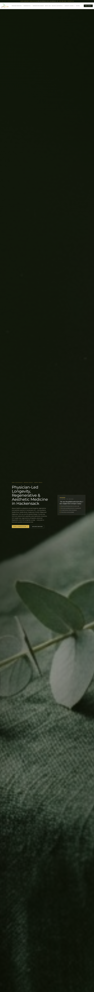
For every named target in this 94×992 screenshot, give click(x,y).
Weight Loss (48, 5)
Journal (78, 5)
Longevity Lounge (69, 5)
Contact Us (70, 1)
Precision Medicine (16, 5)
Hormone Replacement (38, 5)
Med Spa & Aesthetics (57, 5)
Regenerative (27, 5)
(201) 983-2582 (62, 1)
